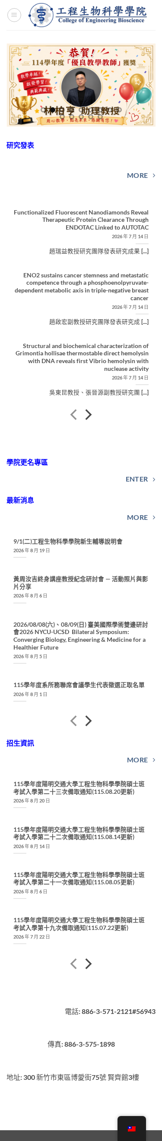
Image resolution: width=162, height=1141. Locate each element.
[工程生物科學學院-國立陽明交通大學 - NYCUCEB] (88, 15)
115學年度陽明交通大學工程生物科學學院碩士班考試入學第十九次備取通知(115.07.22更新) (79, 924)
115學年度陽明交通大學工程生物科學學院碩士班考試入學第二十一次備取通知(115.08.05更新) (79, 878)
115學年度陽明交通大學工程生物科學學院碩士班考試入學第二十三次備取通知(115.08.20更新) (79, 787)
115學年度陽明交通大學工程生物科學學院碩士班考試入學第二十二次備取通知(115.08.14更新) (79, 833)
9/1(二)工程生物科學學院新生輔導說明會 (68, 541)
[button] (14, 15)
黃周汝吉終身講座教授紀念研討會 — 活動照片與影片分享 (80, 582)
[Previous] (74, 415)
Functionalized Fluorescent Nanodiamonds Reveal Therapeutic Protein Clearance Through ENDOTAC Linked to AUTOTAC (81, 220)
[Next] (87, 415)
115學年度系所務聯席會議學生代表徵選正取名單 (79, 684)
